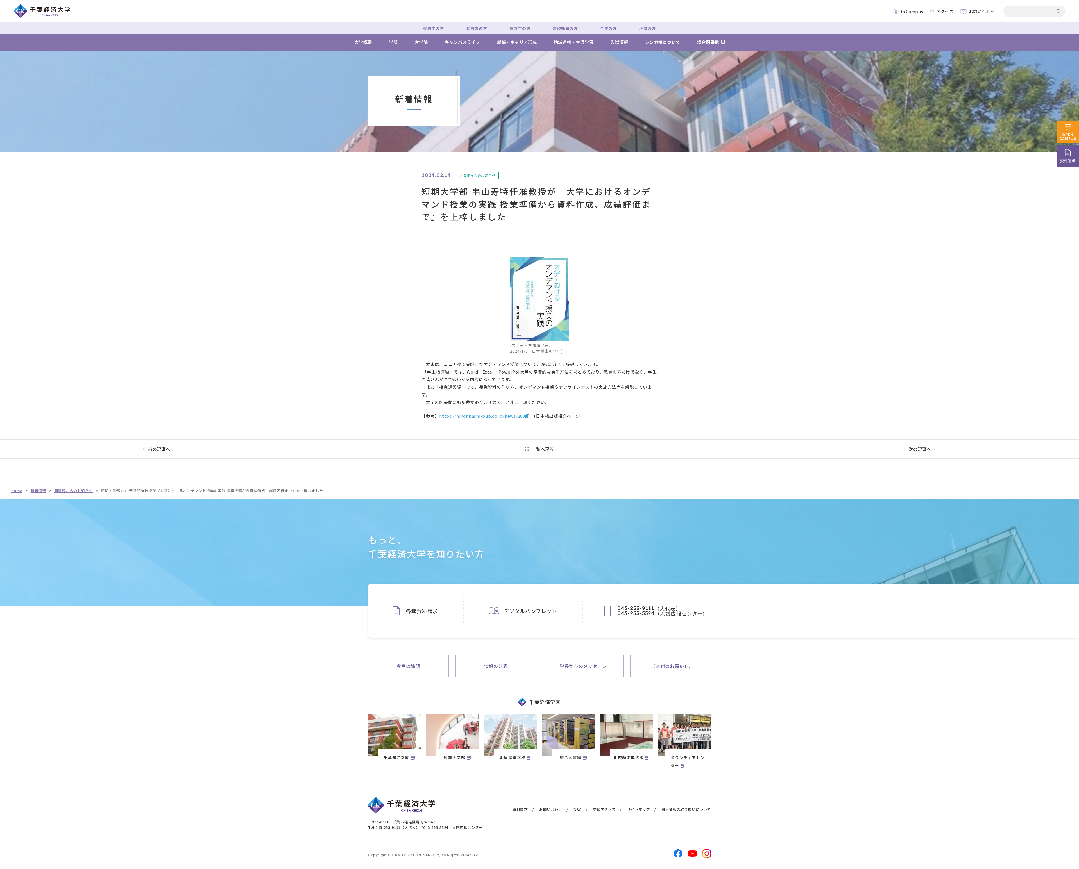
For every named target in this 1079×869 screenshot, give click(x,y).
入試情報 (619, 42)
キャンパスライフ (462, 42)
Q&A (577, 809)
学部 (393, 42)
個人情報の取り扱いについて (686, 809)
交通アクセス (604, 809)
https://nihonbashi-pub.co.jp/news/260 (482, 416)
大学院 (421, 42)
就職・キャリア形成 (517, 42)
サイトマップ (638, 809)
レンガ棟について (662, 42)
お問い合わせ (550, 809)
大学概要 (363, 42)
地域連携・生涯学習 (574, 42)
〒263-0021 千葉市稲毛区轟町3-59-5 (402, 822)
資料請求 (520, 809)
